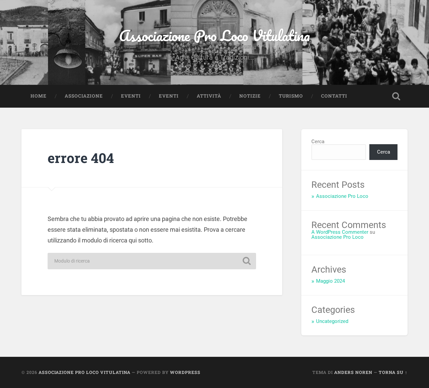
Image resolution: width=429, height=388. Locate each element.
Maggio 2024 (330, 281)
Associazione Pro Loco (342, 196)
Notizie (250, 96)
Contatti (334, 96)
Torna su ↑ (393, 372)
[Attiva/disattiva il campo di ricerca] (396, 96)
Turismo (291, 96)
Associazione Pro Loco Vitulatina (214, 35)
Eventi (131, 96)
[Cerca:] (152, 261)
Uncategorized (332, 321)
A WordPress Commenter (339, 232)
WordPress (185, 372)
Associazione (84, 96)
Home (38, 96)
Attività (209, 96)
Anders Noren (353, 372)
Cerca (317, 141)
